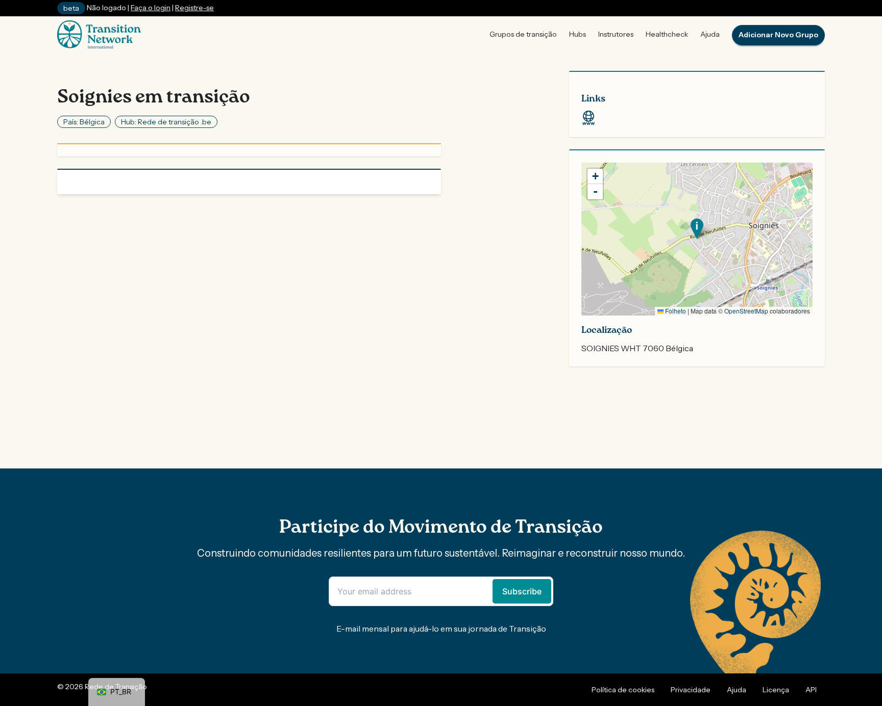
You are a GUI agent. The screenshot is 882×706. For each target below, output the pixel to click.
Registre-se (194, 7)
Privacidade (690, 689)
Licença (776, 689)
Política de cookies (623, 689)
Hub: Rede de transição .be (166, 121)
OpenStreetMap (746, 310)
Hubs (577, 34)
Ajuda (710, 34)
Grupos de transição (523, 34)
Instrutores (615, 34)
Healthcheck (667, 34)
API (811, 689)
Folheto (675, 310)
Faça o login (150, 7)
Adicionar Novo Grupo (778, 34)
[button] (697, 228)
